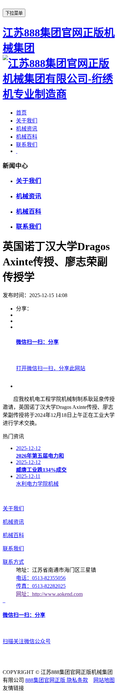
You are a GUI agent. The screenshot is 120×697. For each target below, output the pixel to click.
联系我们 (26, 145)
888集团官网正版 (46, 680)
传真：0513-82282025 (41, 586)
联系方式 (13, 562)
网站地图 (104, 680)
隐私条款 (77, 680)
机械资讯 (26, 129)
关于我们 (26, 121)
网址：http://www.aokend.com (49, 594)
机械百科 (26, 137)
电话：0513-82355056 (41, 578)
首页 (21, 112)
